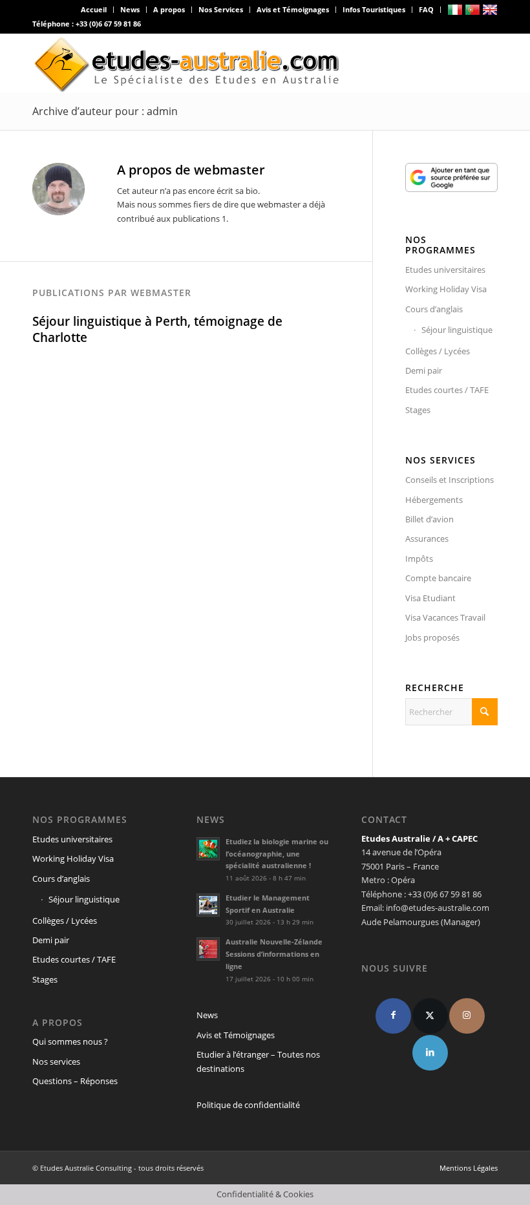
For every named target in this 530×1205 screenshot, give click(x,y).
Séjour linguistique (457, 330)
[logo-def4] (187, 63)
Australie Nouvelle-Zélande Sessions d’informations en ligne (274, 954)
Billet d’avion (429, 519)
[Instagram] (467, 1016)
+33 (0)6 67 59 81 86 (108, 23)
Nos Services (220, 9)
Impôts (419, 558)
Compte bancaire (438, 578)
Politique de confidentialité (248, 1105)
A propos (169, 9)
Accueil (94, 9)
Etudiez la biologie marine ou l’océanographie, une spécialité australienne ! (277, 854)
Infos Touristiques (374, 9)
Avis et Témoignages (293, 9)
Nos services (56, 1061)
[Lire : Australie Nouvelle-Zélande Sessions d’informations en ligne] (208, 949)
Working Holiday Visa (446, 289)
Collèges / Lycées (437, 351)
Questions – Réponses (75, 1081)
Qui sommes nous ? (70, 1041)
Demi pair (423, 370)
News (130, 9)
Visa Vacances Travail (445, 617)
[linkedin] (430, 1053)
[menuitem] (94, 9)
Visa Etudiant (430, 598)
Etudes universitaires (445, 269)
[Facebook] (393, 1016)
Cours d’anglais (434, 309)
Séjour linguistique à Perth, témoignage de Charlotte (157, 329)
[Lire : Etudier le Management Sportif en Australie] (208, 905)
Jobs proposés (432, 637)
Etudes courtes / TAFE (447, 390)
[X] (430, 1016)
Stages (417, 410)
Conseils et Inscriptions (449, 479)
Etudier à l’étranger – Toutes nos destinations (258, 1061)
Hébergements (434, 500)
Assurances (427, 538)
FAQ (426, 9)
